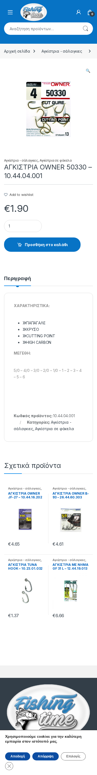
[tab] (17, 281)
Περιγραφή (17, 278)
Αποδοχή (18, 756)
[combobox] (41, 28)
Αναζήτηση (85, 28)
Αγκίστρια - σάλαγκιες (61, 51)
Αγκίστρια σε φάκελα (56, 160)
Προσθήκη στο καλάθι (46, 244)
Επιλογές (73, 756)
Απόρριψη (45, 756)
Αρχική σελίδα (17, 51)
